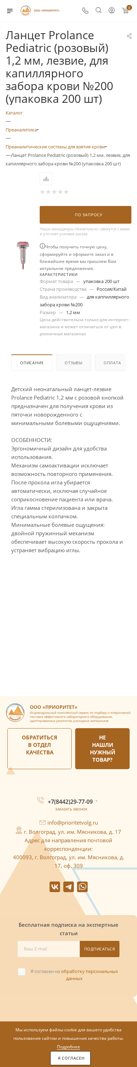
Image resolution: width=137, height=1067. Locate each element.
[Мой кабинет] (112, 10)
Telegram (68, 887)
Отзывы (74, 362)
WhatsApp (82, 887)
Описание (32, 362)
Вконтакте (55, 887)
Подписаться (99, 948)
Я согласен (71, 1058)
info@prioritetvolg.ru (72, 822)
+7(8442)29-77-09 (70, 801)
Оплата (112, 362)
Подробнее (68, 1047)
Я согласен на (74, 974)
